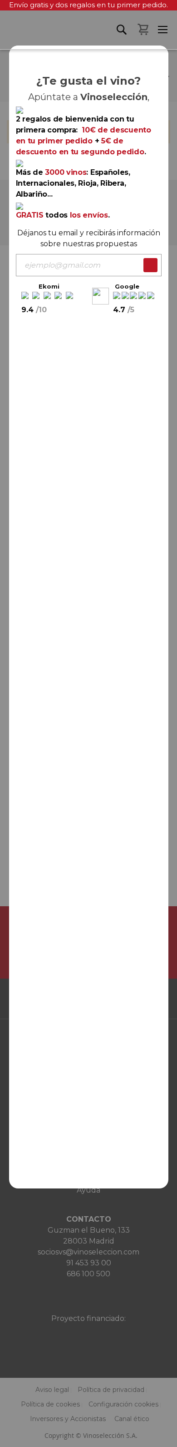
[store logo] (4, 35)
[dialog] (88, 723)
